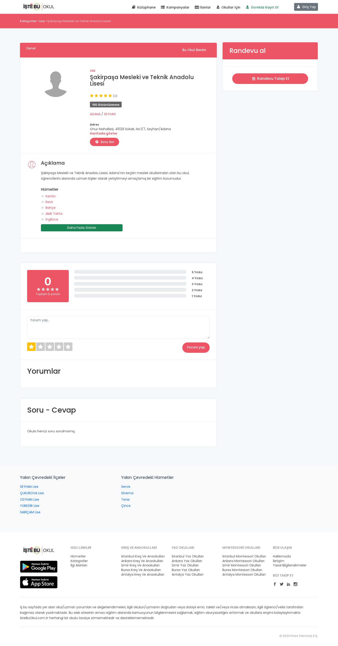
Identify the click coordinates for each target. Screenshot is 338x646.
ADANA (95, 114)
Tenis (125, 499)
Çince (126, 505)
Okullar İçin (230, 7)
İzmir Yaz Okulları (185, 565)
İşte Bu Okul (38, 6)
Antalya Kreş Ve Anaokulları (142, 574)
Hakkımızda (282, 556)
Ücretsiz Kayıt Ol (264, 7)
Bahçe (51, 207)
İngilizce (52, 219)
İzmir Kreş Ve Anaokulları (140, 565)
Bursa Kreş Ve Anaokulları (141, 570)
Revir (49, 202)
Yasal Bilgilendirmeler (289, 565)
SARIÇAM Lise (30, 512)
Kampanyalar (177, 7)
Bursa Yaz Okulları (186, 570)
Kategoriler (28, 21)
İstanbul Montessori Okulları (244, 556)
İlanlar (205, 7)
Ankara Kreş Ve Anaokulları (142, 561)
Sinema (127, 493)
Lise (42, 21)
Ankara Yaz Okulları (187, 561)
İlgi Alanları (79, 565)
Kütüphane (146, 7)
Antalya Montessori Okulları (244, 574)
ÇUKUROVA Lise (32, 493)
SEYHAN (110, 114)
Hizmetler (78, 556)
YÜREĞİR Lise (29, 505)
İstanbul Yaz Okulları (188, 556)
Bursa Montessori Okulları (242, 570)
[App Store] (38, 582)
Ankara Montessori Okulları (243, 561)
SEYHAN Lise (29, 486)
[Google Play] (38, 566)
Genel (31, 48)
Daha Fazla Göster (81, 227)
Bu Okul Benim (194, 50)
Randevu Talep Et (272, 78)
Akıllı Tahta (54, 213)
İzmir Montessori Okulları (241, 565)
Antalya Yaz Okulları (187, 574)
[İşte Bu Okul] (38, 550)
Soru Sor (107, 142)
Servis (125, 486)
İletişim (278, 561)
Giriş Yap (308, 7)
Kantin (51, 196)
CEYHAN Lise (29, 499)
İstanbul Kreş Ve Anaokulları (143, 556)
